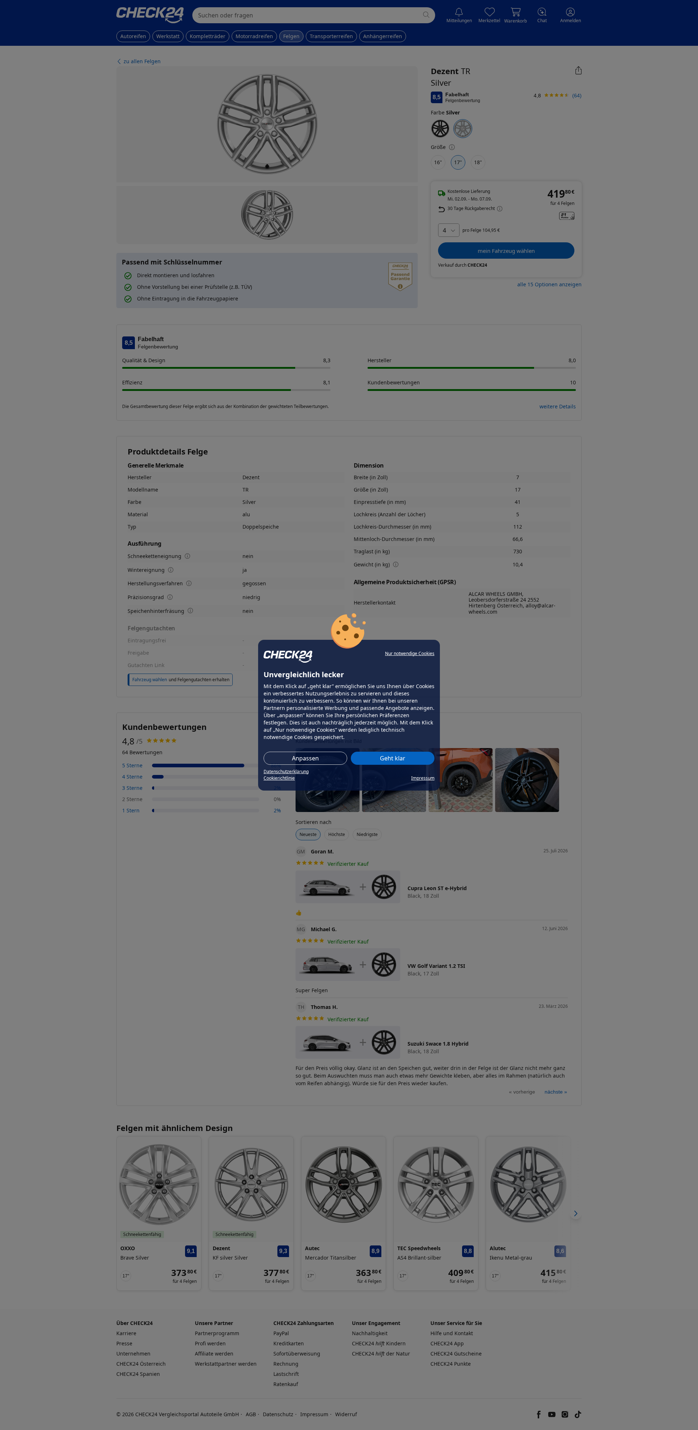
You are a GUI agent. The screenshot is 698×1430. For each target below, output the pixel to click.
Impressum (422, 778)
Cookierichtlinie (279, 778)
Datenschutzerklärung (286, 771)
